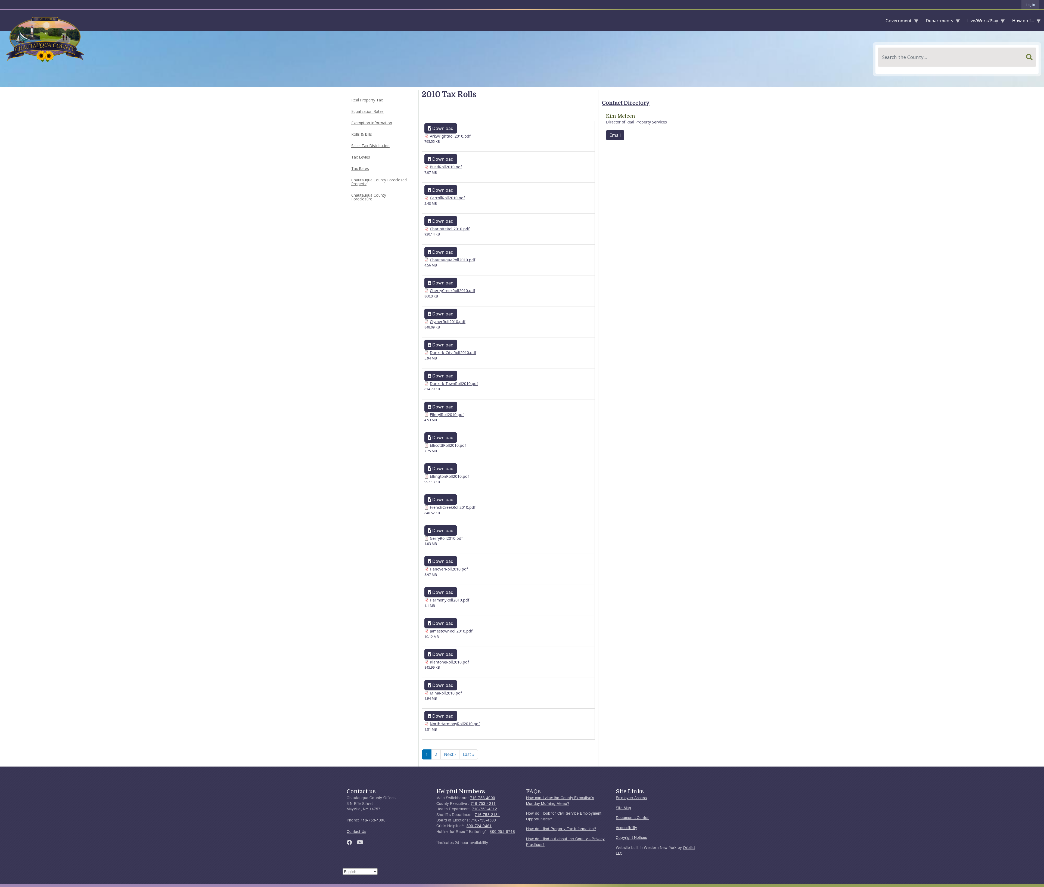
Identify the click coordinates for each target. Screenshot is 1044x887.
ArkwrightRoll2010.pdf (450, 136)
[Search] (1029, 57)
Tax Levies (360, 157)
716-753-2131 (487, 814)
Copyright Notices (631, 837)
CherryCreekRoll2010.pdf (452, 290)
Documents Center (632, 817)
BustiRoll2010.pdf (446, 166)
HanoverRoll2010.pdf (449, 569)
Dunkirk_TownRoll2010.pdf (454, 383)
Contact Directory (626, 103)
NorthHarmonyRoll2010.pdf (455, 723)
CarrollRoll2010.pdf (447, 197)
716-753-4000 (372, 820)
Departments (937, 22)
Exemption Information (371, 122)
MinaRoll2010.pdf (446, 693)
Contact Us (356, 831)
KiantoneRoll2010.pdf (449, 662)
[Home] (4, 20)
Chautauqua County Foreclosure (368, 197)
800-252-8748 (502, 831)
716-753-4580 (483, 820)
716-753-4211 (483, 803)
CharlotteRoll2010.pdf (450, 228)
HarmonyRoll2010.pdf (449, 600)
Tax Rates (360, 168)
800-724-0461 (479, 825)
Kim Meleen (620, 116)
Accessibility (626, 827)
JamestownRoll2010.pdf (451, 631)
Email (615, 135)
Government (896, 22)
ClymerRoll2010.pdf (447, 321)
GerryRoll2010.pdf (446, 538)
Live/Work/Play (980, 22)
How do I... (1021, 22)
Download (442, 128)
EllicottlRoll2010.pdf (448, 445)
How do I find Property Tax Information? (561, 828)
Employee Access (631, 797)
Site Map (623, 807)
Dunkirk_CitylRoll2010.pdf (453, 352)
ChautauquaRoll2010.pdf (452, 259)
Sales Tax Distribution (370, 145)
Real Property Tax (367, 100)
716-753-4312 (484, 808)
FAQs (533, 791)
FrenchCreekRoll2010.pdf (453, 507)
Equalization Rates (367, 111)
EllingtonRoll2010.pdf (449, 476)
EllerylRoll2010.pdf (447, 414)
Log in (1030, 5)
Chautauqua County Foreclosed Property (379, 181)
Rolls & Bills (361, 134)
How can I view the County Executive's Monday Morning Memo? (560, 800)
